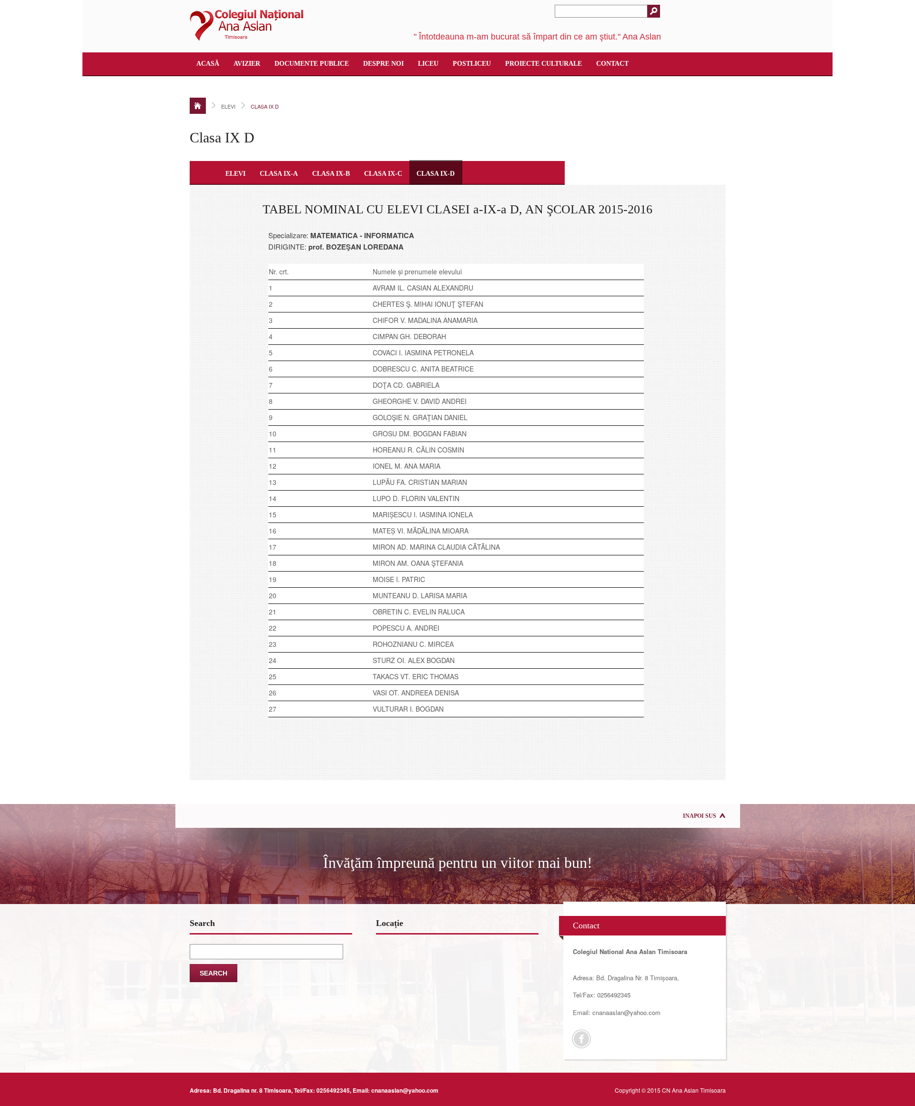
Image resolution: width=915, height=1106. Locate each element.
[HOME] (198, 106)
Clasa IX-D (436, 173)
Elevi (235, 173)
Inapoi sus (699, 816)
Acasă (207, 63)
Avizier (247, 63)
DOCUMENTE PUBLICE (311, 63)
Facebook (581, 1038)
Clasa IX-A (279, 173)
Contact (612, 63)
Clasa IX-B (331, 173)
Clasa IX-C (383, 173)
